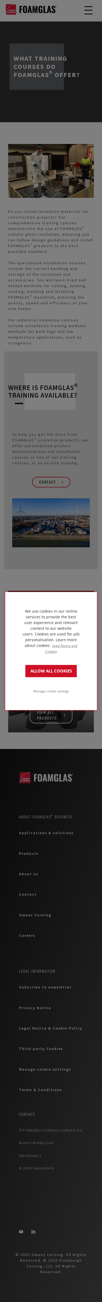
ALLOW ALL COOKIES (51, 671)
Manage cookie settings (51, 691)
